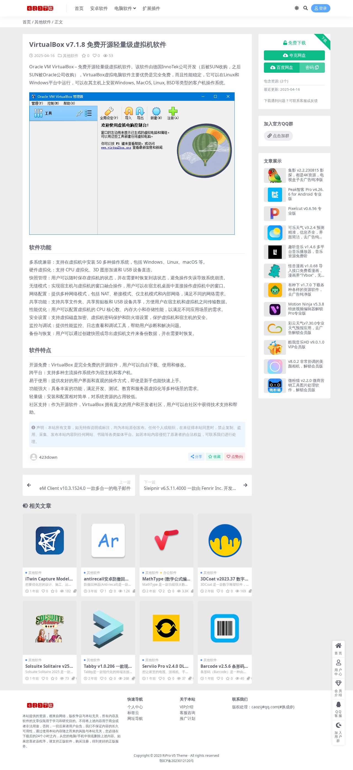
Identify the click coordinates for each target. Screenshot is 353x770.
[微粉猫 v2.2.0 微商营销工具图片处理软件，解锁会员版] (275, 385)
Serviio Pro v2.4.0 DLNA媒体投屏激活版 (165, 668)
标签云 (133, 712)
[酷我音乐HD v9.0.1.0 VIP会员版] (275, 347)
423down (48, 457)
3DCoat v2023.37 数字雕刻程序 (224, 581)
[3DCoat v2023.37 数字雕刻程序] (225, 541)
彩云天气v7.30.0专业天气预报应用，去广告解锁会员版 (306, 327)
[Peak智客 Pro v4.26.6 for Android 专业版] (275, 194)
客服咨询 (187, 712)
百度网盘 (285, 67)
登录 (323, 8)
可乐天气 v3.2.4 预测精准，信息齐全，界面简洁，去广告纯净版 (306, 234)
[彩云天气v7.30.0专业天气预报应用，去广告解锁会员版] (275, 328)
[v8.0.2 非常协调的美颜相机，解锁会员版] (275, 366)
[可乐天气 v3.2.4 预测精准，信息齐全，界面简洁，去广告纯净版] (275, 232)
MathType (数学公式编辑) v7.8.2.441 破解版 (164, 581)
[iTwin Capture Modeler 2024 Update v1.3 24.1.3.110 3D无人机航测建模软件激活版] (50, 541)
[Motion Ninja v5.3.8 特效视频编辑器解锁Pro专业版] (275, 309)
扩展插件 (151, 8)
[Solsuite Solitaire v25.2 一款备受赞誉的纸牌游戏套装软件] (50, 628)
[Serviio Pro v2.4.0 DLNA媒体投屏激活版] (167, 628)
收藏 (217, 457)
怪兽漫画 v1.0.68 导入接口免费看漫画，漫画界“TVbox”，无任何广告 (305, 272)
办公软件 (169, 572)
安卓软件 (99, 8)
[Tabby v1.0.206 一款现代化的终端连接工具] (108, 628)
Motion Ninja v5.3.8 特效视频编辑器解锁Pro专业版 (306, 308)
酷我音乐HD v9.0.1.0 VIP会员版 (306, 344)
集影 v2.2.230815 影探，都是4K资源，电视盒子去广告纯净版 (306, 174)
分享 (198, 457)
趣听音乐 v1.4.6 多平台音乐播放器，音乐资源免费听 (306, 251)
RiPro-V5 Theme (175, 755)
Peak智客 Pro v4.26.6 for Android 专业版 (305, 194)
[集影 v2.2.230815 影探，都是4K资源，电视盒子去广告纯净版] (275, 175)
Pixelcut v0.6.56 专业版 (305, 211)
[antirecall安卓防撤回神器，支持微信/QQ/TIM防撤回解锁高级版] (108, 541)
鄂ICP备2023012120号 (176, 760)
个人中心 (135, 706)
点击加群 (281, 136)
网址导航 (135, 718)
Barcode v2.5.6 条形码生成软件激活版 (224, 668)
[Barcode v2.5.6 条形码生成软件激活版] (225, 628)
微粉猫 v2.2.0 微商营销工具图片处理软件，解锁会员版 (306, 385)
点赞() (237, 457)
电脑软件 (123, 8)
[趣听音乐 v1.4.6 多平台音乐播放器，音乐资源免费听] (275, 252)
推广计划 (187, 718)
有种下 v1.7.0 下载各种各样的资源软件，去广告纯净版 (306, 289)
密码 (310, 67)
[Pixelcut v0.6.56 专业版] (275, 213)
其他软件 (42, 22)
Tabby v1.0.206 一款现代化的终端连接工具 (106, 668)
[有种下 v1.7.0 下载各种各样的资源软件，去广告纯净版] (275, 290)
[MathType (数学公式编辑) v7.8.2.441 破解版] (167, 541)
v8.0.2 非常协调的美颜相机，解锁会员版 (305, 364)
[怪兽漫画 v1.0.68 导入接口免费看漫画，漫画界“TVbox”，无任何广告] (275, 271)
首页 (79, 8)
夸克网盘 (297, 55)
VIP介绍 (186, 706)
